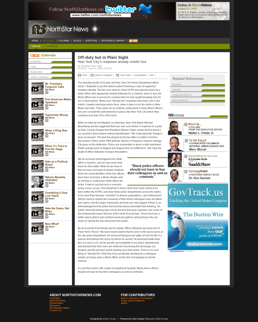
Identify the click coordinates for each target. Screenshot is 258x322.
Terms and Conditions (133, 300)
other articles (39, 77)
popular (35, 61)
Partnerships (56, 303)
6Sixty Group (109, 319)
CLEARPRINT (140, 75)
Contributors (52, 46)
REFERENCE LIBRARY (113, 40)
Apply (124, 303)
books (177, 84)
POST (84, 75)
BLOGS (77, 40)
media (177, 89)
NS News (50, 89)
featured (36, 71)
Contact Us (55, 310)
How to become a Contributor (137, 298)
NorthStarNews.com (177, 251)
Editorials (36, 46)
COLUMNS (64, 40)
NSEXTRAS (91, 40)
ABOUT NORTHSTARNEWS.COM (75, 295)
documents (180, 100)
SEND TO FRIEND (103, 75)
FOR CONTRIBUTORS (138, 295)
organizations (182, 94)
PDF (152, 75)
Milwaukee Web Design (156, 319)
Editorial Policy (58, 300)
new (33, 66)
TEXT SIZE (125, 75)
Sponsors (55, 305)
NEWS (34, 40)
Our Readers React (60, 308)
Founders (55, 298)
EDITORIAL (48, 40)
